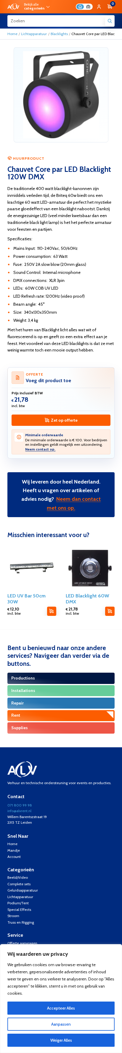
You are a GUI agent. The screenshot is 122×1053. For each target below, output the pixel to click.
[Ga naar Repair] (61, 703)
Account (14, 856)
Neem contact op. (40, 449)
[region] (61, 998)
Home (12, 34)
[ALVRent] (13, 7)
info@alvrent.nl (19, 811)
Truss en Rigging (20, 922)
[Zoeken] (109, 21)
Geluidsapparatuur (22, 890)
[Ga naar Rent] (61, 715)
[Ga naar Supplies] (61, 728)
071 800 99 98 (19, 805)
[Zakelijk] (88, 6)
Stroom (13, 916)
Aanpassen (61, 1024)
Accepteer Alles (61, 1008)
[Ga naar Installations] (61, 690)
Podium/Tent (18, 903)
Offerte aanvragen (22, 943)
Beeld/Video (17, 877)
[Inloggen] (98, 6)
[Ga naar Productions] (61, 678)
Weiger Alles (61, 1040)
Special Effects (19, 909)
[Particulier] (80, 6)
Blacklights (59, 34)
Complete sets (18, 884)
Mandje (13, 850)
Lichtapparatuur (34, 34)
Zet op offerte (64, 420)
